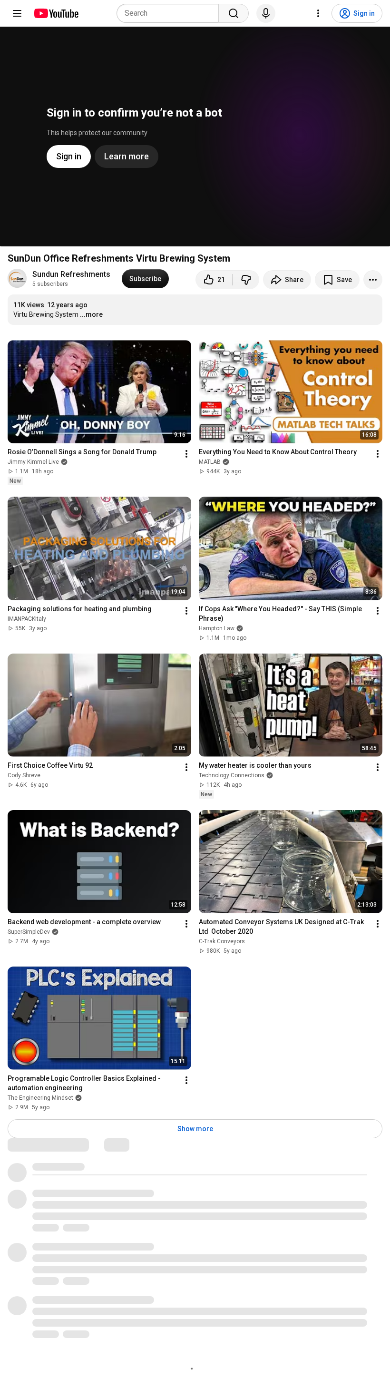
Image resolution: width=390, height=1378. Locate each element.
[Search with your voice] (265, 13)
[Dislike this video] (246, 279)
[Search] (233, 13)
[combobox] (170, 13)
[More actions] (372, 279)
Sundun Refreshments (71, 274)
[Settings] (318, 13)
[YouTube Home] (56, 13)
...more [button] (91, 314)
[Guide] (17, 13)
